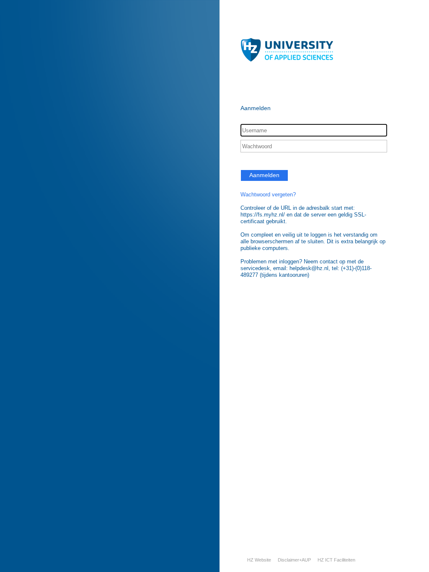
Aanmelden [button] (264, 175)
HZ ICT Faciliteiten (336, 559)
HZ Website (259, 559)
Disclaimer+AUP (294, 559)
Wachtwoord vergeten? (268, 194)
